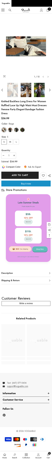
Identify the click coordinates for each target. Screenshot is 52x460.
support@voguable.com (17, 386)
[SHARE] (49, 175)
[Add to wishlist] (43, 175)
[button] (43, 76)
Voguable (6, 3)
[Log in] (41, 10)
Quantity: (6, 150)
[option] (26, 46)
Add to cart (20, 175)
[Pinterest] (4, 415)
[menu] (3, 10)
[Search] (10, 10)
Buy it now (26, 184)
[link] (13, 358)
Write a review (26, 303)
